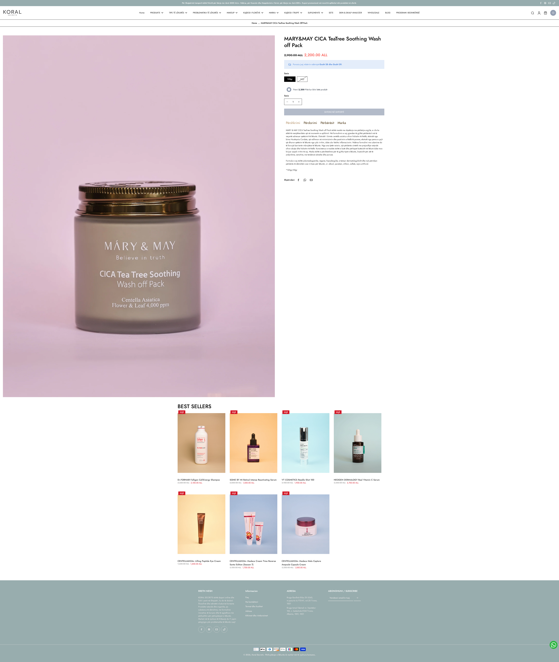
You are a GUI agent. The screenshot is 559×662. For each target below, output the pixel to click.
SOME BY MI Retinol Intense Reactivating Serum (253, 479)
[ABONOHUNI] (357, 598)
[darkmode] (553, 13)
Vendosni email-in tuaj (340, 597)
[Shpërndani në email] (311, 180)
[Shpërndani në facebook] (298, 180)
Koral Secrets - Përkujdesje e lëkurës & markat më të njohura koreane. (283, 654)
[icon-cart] (545, 13)
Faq (247, 597)
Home (254, 23)
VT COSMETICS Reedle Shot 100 (298, 479)
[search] (532, 13)
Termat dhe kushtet (254, 606)
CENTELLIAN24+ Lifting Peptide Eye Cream (199, 561)
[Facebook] (541, 3)
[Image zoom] (139, 216)
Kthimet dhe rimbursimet (256, 615)
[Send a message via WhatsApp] (554, 645)
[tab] (293, 122)
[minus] (287, 102)
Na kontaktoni (251, 602)
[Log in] (539, 13)
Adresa (248, 611)
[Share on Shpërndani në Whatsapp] (305, 180)
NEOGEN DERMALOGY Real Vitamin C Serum (357, 479)
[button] (334, 112)
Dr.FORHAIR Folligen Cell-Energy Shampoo (199, 479)
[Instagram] (545, 3)
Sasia (286, 95)
